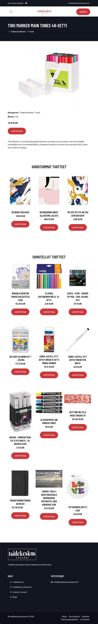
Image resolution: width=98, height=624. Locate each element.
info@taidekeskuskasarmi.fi (78, 3)
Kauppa (83, 12)
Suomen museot (19, 592)
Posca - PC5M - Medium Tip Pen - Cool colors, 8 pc (77, 296)
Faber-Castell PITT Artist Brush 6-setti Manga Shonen (49, 359)
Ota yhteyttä (74, 616)
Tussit (31, 31)
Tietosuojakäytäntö (69, 619)
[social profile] (26, 3)
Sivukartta (84, 619)
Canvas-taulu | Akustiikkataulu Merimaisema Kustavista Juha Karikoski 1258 (49, 498)
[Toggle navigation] (11, 11)
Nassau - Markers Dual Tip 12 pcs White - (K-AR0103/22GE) (20, 440)
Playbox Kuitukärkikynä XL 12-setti (49, 296)
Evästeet (85, 616)
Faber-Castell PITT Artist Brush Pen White (77, 360)
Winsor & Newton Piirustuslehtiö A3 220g (20, 296)
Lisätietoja (16, 131)
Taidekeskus (18, 582)
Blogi (14, 597)
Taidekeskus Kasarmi (21, 587)
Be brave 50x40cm (20, 212)
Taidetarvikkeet (18, 31)
